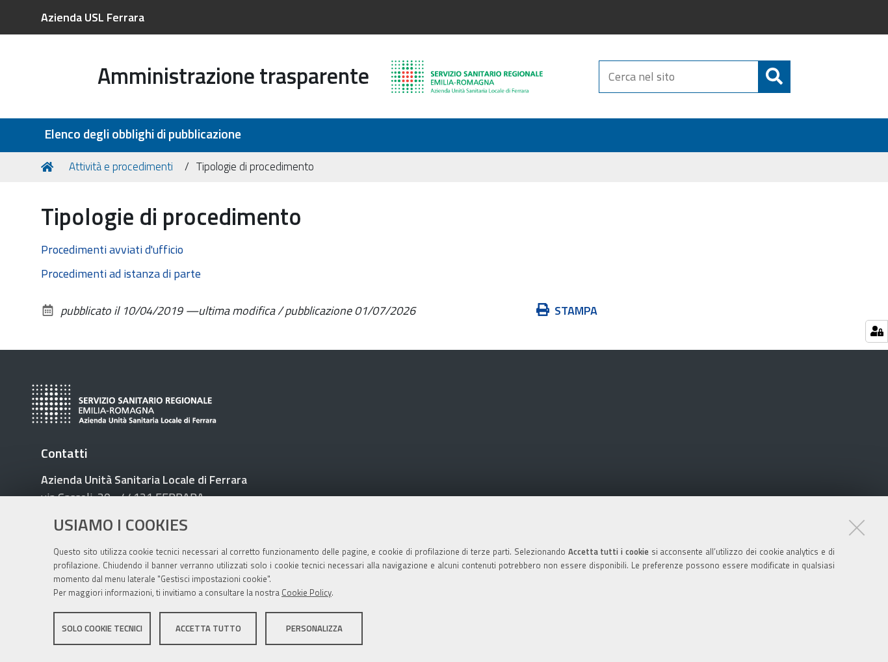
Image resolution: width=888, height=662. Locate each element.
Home (49, 167)
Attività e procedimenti (121, 166)
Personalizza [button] (314, 628)
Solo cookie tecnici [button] (102, 628)
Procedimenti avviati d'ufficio (112, 249)
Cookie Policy (306, 592)
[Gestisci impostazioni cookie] (876, 331)
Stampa (576, 310)
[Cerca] (774, 76)
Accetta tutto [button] (208, 628)
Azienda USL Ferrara (92, 17)
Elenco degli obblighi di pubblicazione (142, 134)
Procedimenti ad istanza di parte (121, 273)
